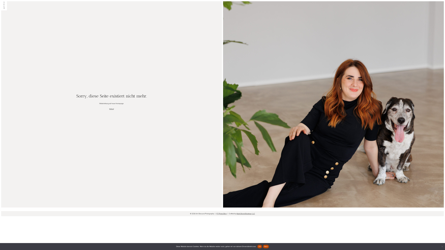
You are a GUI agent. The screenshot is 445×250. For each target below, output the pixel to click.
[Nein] (442, 246)
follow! (111, 109)
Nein (266, 246)
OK (260, 246)
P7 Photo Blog (221, 214)
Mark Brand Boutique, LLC (246, 214)
